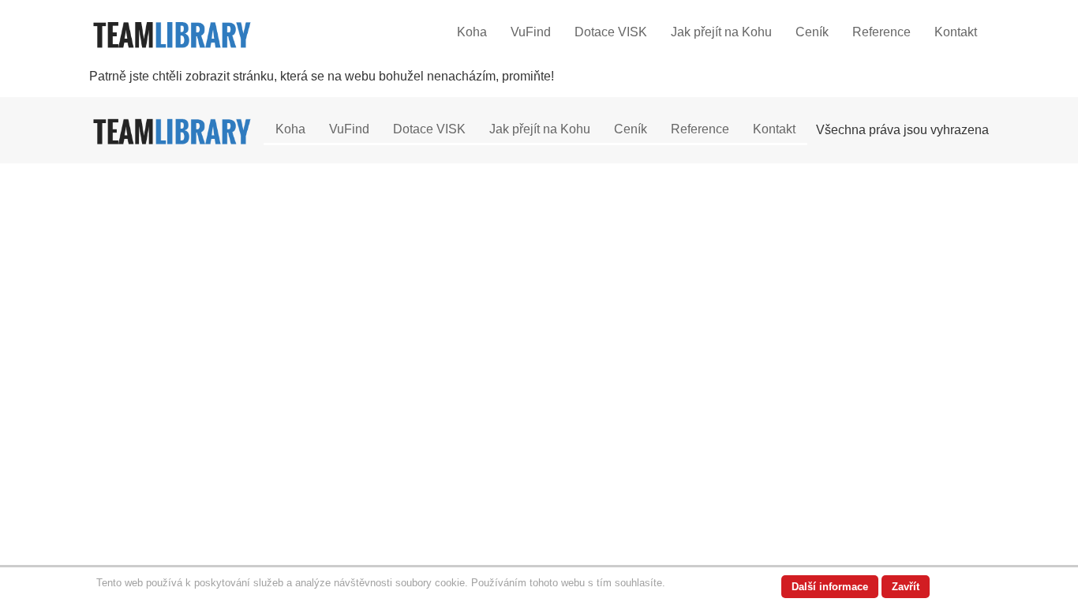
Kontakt (955, 32)
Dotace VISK (611, 32)
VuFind (531, 32)
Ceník (812, 32)
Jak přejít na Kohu (721, 32)
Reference (881, 32)
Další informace (830, 587)
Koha (472, 32)
